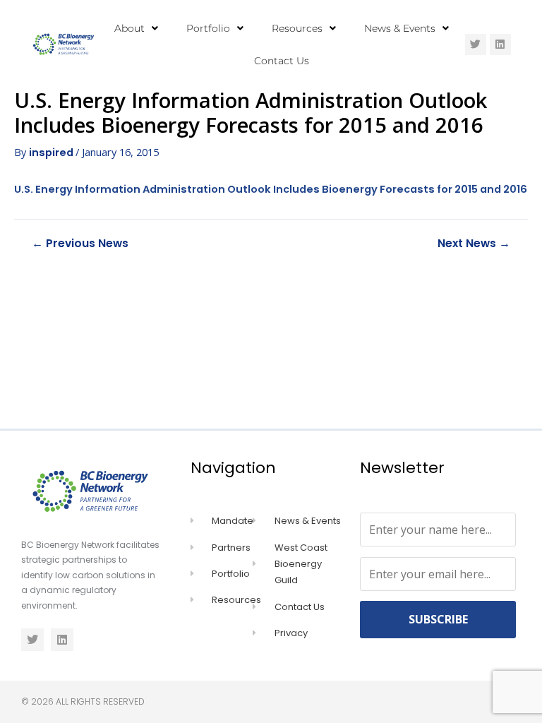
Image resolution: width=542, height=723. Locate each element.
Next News (474, 243)
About (129, 28)
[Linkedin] (500, 44)
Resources (297, 28)
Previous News (80, 243)
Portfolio (208, 28)
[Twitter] (475, 44)
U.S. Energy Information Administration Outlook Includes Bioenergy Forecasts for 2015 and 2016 (270, 189)
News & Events (399, 28)
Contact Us (281, 60)
